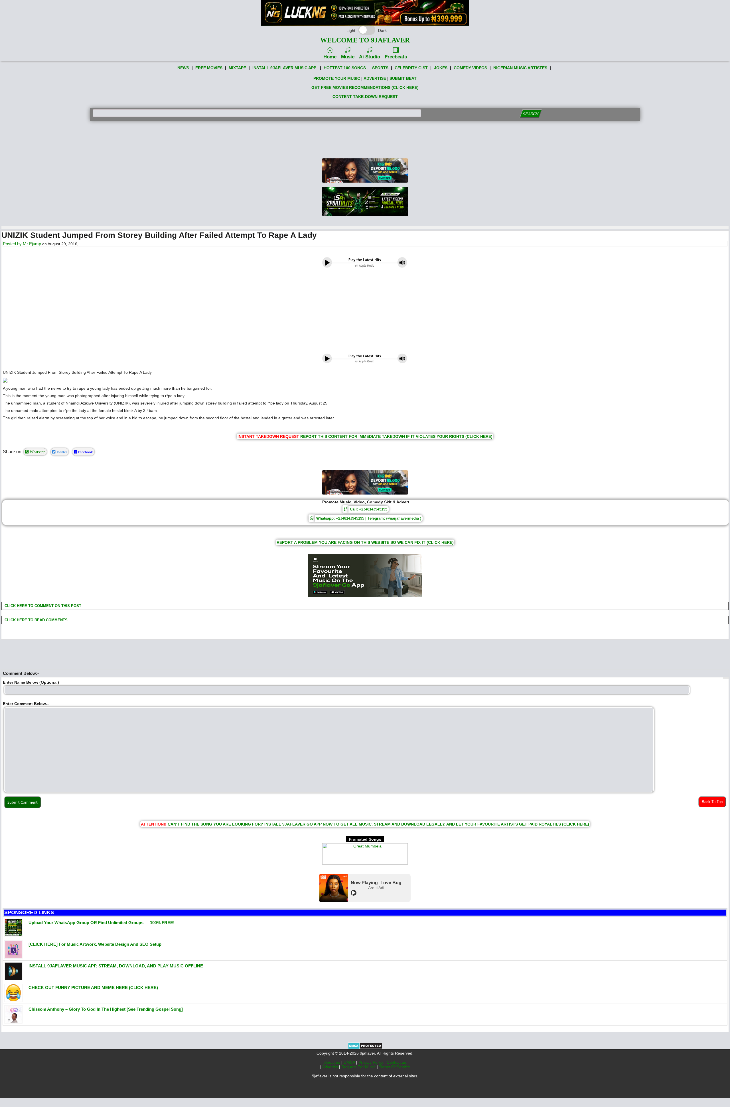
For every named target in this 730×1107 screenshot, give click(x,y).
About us (332, 1062)
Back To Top (712, 802)
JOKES (440, 68)
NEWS (183, 68)
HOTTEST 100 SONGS (345, 68)
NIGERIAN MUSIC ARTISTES (520, 68)
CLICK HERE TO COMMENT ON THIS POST (42, 606)
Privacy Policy (371, 1062)
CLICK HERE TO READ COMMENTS (35, 620)
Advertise (330, 1067)
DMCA (350, 1062)
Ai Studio (369, 57)
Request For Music (359, 1067)
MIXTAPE (237, 68)
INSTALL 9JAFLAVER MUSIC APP (284, 68)
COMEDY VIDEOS (470, 68)
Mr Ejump (32, 243)
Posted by (13, 243)
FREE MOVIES (208, 68)
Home (329, 57)
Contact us (396, 1062)
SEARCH (530, 114)
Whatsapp (37, 452)
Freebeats (396, 57)
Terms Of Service (394, 1067)
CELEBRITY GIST (411, 68)
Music (347, 57)
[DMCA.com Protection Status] (365, 1047)
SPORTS (380, 68)
